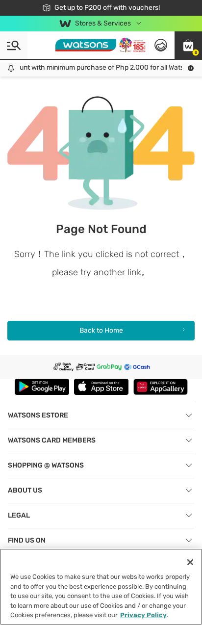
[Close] (190, 562)
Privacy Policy (143, 615)
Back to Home (101, 330)
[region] (101, 586)
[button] (188, 45)
